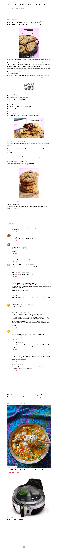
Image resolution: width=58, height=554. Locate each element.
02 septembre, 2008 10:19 (20, 234)
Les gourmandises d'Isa (29, 4)
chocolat (31, 217)
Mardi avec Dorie (20, 59)
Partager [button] (9, 215)
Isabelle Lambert (16, 304)
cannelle (27, 217)
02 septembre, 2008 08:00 (24, 225)
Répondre (14, 231)
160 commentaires (16, 522)
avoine (11, 217)
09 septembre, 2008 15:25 (23, 272)
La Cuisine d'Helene (17, 264)
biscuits (23, 217)
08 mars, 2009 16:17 (22, 342)
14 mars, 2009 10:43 (22, 352)
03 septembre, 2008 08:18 (23, 256)
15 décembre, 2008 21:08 (26, 330)
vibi (13, 243)
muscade (36, 217)
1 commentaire (15, 472)
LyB (13, 234)
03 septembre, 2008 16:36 (28, 264)
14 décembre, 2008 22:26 (23, 312)
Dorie (27, 70)
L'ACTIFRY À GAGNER (16, 519)
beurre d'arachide (17, 217)
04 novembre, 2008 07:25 (27, 304)
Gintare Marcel (35, 549)
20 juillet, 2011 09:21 (20, 364)
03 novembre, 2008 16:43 (23, 295)
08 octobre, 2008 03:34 (23, 279)
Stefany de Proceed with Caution (36, 59)
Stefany (42, 77)
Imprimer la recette (12, 210)
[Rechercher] (50, 4)
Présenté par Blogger (30, 546)
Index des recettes (18, 8)
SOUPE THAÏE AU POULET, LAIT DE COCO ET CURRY (29, 469)
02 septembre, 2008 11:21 (19, 243)
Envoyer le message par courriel (19, 215)
